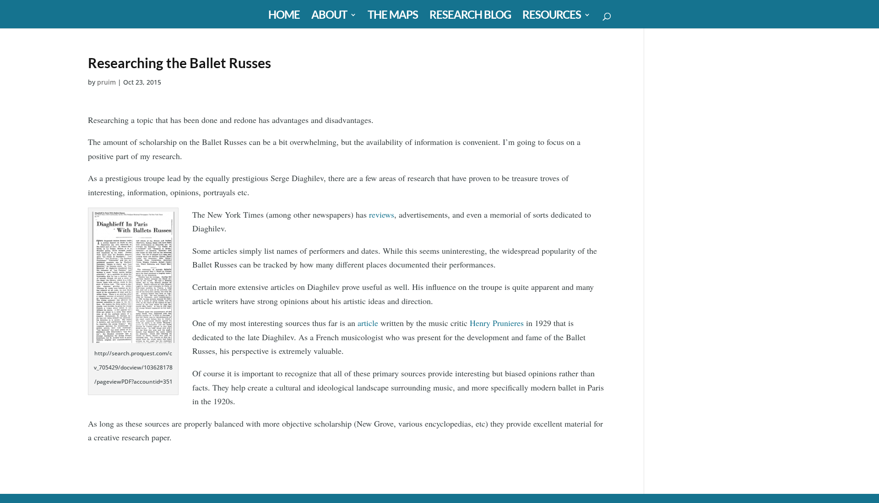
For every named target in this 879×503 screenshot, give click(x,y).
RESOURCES (551, 16)
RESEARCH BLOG (470, 16)
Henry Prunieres (498, 322)
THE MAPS (393, 16)
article (368, 322)
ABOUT (329, 16)
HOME (284, 16)
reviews (381, 214)
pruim (106, 82)
